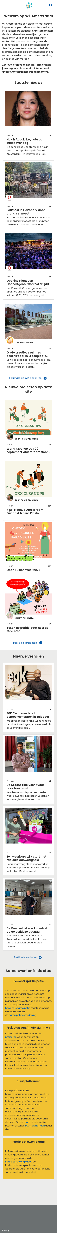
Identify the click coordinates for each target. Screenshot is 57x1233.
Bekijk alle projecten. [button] (25, 643)
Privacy (5, 1230)
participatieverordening (22, 1015)
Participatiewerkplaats (18, 1161)
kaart (27, 1122)
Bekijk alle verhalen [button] (25, 957)
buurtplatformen (35, 1125)
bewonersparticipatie (17, 1008)
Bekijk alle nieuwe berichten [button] (25, 378)
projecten (11, 1037)
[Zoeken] (50, 5)
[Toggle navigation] (7, 5)
